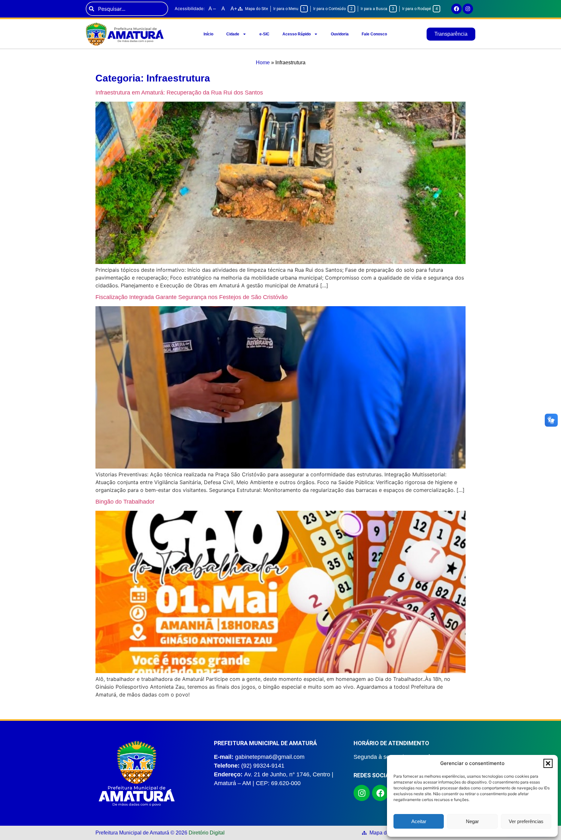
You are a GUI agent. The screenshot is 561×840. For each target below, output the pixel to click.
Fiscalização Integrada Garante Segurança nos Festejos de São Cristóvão (191, 297)
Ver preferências (526, 821)
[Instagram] (468, 9)
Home (263, 62)
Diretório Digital (207, 832)
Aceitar (418, 821)
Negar (472, 821)
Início (208, 34)
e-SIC (264, 34)
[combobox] (127, 9)
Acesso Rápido (296, 34)
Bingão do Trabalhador (125, 501)
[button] (548, 763)
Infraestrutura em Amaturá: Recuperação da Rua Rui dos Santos (179, 92)
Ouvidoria (340, 34)
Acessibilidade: (190, 8)
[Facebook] (456, 9)
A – (212, 8)
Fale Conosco (374, 34)
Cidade (232, 34)
